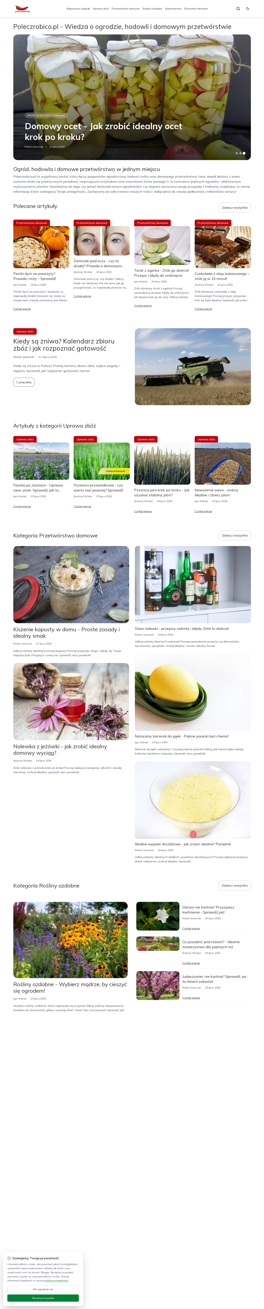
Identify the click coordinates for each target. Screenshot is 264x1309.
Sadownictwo (173, 8)
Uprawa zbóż (101, 8)
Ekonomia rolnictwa (196, 8)
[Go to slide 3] (244, 153)
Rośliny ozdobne (152, 8)
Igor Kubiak (19, 284)
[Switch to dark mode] (247, 8)
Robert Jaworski (34, 146)
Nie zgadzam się (43, 1289)
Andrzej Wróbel (83, 272)
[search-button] (238, 9)
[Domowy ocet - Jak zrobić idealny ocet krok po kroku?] (132, 97)
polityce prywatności (56, 1280)
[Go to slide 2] (240, 153)
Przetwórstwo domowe (126, 8)
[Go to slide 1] (237, 153)
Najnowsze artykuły (78, 8)
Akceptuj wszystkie (43, 1298)
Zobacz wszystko (235, 207)
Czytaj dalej (23, 382)
